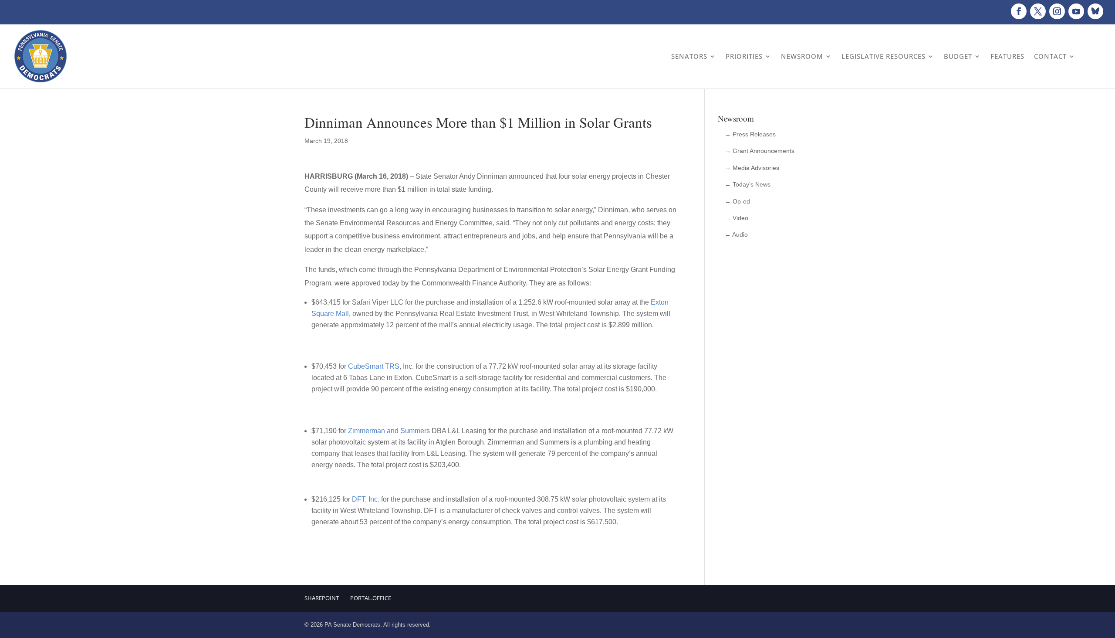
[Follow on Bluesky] (1095, 11)
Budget (958, 56)
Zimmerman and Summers (389, 430)
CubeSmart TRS (373, 366)
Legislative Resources (883, 56)
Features (1007, 56)
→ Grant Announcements (759, 150)
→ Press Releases (750, 134)
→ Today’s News (747, 184)
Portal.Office (370, 598)
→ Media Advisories (752, 167)
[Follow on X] (1038, 11)
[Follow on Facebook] (1019, 11)
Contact (1050, 56)
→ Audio (736, 234)
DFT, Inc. (365, 499)
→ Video (736, 217)
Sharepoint (321, 598)
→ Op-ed (737, 201)
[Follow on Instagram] (1057, 11)
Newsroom (802, 56)
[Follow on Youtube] (1076, 11)
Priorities (744, 56)
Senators (689, 56)
